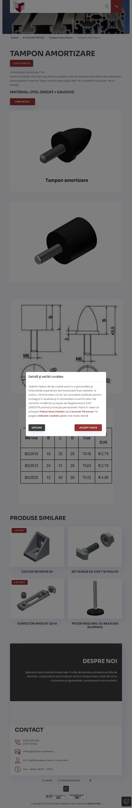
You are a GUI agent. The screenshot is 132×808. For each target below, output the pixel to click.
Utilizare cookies (48, 416)
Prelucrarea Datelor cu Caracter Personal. (67, 411)
